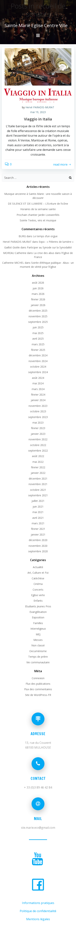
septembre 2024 (38, 372)
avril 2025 (38, 338)
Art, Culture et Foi (38, 572)
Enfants (38, 600)
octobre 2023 (38, 411)
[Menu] (38, 35)
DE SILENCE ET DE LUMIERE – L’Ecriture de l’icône (38, 203)
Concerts (38, 589)
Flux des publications (38, 683)
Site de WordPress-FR (38, 695)
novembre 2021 (38, 484)
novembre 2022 (38, 439)
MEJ (38, 634)
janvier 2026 (38, 305)
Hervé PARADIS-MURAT (39, 107)
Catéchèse (38, 578)
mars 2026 (38, 294)
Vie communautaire (38, 662)
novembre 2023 (38, 406)
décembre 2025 (38, 310)
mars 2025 (38, 344)
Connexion (38, 678)
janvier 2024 (38, 400)
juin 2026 (38, 288)
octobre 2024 (38, 366)
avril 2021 (38, 517)
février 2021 (38, 529)
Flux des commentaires (38, 689)
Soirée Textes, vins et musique (38, 220)
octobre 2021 (38, 490)
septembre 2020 (38, 551)
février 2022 (38, 467)
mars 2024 (38, 389)
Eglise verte (38, 595)
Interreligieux (38, 628)
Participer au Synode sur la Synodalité (49, 247)
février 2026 (38, 299)
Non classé (38, 645)
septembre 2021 (38, 495)
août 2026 (38, 282)
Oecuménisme (38, 651)
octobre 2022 (38, 445)
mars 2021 (38, 523)
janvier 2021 (38, 534)
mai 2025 (38, 333)
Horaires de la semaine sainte (38, 209)
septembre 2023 (38, 417)
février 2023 (38, 428)
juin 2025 (38, 327)
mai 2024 (38, 383)
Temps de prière (38, 656)
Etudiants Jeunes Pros (38, 606)
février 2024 (38, 394)
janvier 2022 (38, 473)
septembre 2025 (38, 322)
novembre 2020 (38, 545)
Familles (38, 623)
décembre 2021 (38, 478)
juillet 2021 (38, 501)
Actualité (38, 567)
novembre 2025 (38, 316)
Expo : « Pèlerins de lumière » (56, 241)
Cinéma (38, 584)
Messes (38, 640)
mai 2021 (38, 512)
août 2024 (38, 378)
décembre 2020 (38, 540)
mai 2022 (38, 462)
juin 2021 (38, 506)
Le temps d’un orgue (45, 236)
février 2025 (38, 350)
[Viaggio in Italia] (38, 74)
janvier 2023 (38, 434)
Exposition (38, 617)
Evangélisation (38, 612)
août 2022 (38, 456)
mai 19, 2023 (38, 112)
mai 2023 (38, 422)
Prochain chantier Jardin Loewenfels (38, 215)
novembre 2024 (38, 361)
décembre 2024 (38, 355)
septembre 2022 (38, 450)
